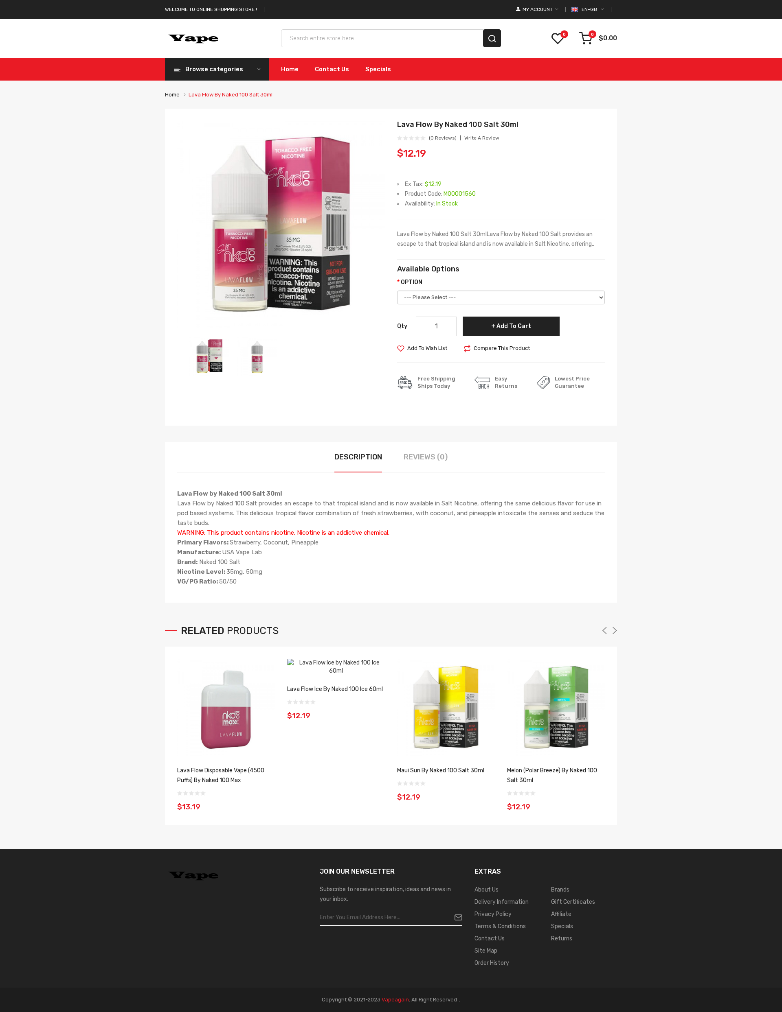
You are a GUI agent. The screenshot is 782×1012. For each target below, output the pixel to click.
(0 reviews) (443, 138)
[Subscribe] (455, 917)
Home (172, 95)
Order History (491, 963)
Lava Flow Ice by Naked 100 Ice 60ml (335, 689)
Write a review (481, 138)
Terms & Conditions (500, 926)
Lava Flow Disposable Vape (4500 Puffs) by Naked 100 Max (220, 775)
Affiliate (561, 914)
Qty (402, 326)
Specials (562, 926)
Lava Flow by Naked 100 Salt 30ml (230, 95)
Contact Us (489, 938)
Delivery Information (501, 901)
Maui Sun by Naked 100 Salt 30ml (440, 770)
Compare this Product (502, 348)
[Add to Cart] (266, 802)
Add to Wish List (427, 348)
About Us (486, 889)
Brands (560, 889)
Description (358, 456)
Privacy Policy (493, 914)
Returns (561, 938)
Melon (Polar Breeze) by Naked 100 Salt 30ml (552, 775)
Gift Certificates (573, 901)
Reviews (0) (426, 456)
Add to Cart (513, 326)
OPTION (411, 282)
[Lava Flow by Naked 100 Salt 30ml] (209, 355)
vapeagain (395, 1000)
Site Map (485, 950)
